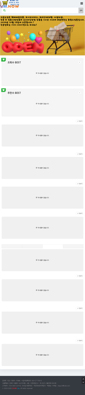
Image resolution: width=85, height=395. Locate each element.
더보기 (80, 121)
